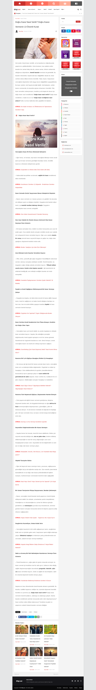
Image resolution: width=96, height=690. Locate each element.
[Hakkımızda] (31, 3)
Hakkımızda (65, 687)
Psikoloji (66, 121)
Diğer (62, 9)
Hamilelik (66, 111)
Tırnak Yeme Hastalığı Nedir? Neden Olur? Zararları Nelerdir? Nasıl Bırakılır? (38, 13)
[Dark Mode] (78, 9)
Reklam (76, 687)
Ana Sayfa (17, 18)
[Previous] (79, 13)
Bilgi (17, 9)
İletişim (80, 687)
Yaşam (39, 9)
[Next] (81, 13)
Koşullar (71, 687)
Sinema (65, 128)
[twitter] (68, 30)
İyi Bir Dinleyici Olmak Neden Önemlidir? (21, 637)
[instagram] (78, 30)
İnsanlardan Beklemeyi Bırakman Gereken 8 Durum (36, 580)
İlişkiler (65, 135)
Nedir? (45, 9)
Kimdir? (50, 9)
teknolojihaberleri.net (68, 148)
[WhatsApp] (35, 617)
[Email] (38, 617)
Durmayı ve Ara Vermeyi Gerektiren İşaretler (34, 422)
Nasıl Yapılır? (57, 9)
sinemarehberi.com (68, 152)
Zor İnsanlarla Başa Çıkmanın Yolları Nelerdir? (49, 638)
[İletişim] (65, 3)
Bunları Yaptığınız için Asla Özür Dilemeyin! (33, 247)
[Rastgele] (76, 3)
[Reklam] (53, 3)
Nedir (65, 118)
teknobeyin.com (67, 145)
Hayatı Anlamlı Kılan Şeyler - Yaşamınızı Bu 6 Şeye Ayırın (38, 517)
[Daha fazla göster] (41, 617)
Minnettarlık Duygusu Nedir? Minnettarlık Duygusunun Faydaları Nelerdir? (50, 662)
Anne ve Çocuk (31, 9)
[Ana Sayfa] (19, 3)
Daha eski (56, 674)
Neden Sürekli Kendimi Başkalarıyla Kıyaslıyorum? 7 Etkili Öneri (36, 662)
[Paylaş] (56, 31)
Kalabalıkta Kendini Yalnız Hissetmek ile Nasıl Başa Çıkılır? (35, 638)
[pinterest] (73, 30)
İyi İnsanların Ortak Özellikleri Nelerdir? (20, 660)
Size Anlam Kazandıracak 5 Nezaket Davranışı (34, 214)
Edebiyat (66, 107)
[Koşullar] (42, 3)
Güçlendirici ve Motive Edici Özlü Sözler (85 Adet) (35, 169)
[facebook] (63, 30)
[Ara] (81, 9)
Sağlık (23, 9)
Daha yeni (17, 674)
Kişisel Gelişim (24, 18)
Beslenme (66, 104)
